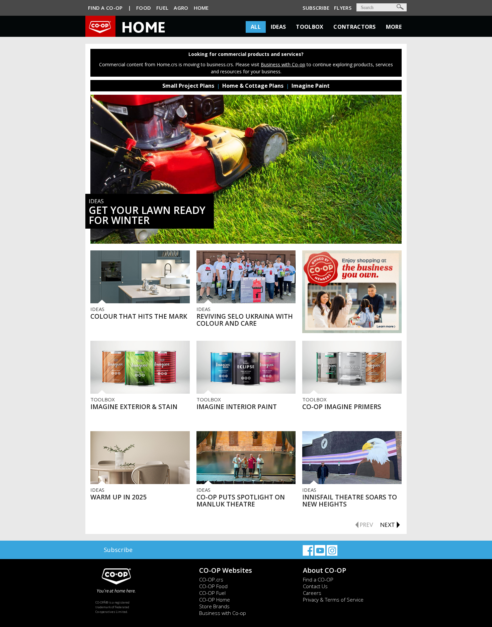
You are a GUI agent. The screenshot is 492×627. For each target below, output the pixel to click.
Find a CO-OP (318, 579)
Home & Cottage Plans (252, 85)
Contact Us (315, 586)
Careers (312, 593)
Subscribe (316, 7)
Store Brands (214, 606)
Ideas (278, 26)
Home (201, 7)
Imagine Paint (311, 85)
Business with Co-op (283, 64)
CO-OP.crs (211, 579)
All (256, 26)
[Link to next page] (390, 524)
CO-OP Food (213, 586)
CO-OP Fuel (212, 593)
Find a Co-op (105, 7)
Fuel (162, 7)
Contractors (354, 26)
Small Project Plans (188, 85)
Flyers (342, 7)
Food (143, 7)
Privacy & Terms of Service (333, 599)
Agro (181, 7)
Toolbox (309, 26)
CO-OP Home (214, 599)
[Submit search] (400, 7)
